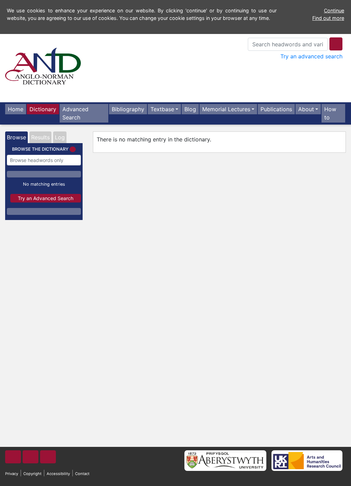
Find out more (328, 18)
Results (40, 137)
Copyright (32, 473)
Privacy (11, 473)
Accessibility (58, 473)
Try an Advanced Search (45, 198)
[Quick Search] (335, 43)
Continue (334, 10)
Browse (16, 137)
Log (60, 137)
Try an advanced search (311, 56)
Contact (82, 473)
